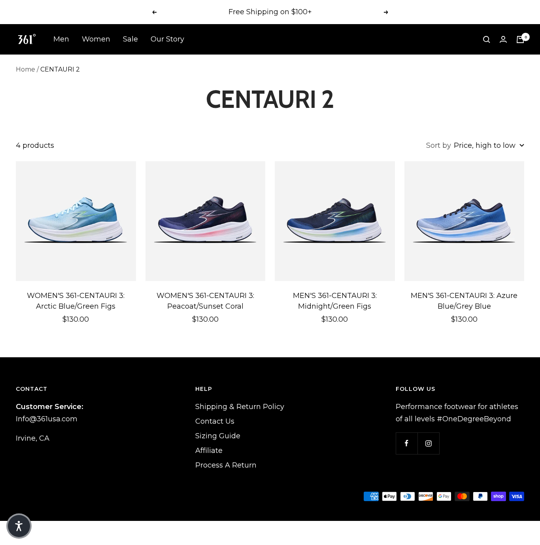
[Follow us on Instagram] (428, 443)
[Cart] (520, 39)
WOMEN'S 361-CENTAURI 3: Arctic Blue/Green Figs (76, 301)
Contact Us (214, 421)
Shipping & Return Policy (239, 406)
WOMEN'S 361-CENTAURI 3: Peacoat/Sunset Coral (205, 301)
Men (61, 39)
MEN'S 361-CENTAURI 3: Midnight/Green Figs (335, 301)
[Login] (503, 39)
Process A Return (226, 465)
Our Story (167, 39)
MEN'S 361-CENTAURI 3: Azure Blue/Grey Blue (464, 301)
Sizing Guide (217, 436)
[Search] (486, 39)
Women (96, 39)
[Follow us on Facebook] (406, 443)
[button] (19, 526)
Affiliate (209, 450)
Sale (130, 39)
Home (25, 69)
